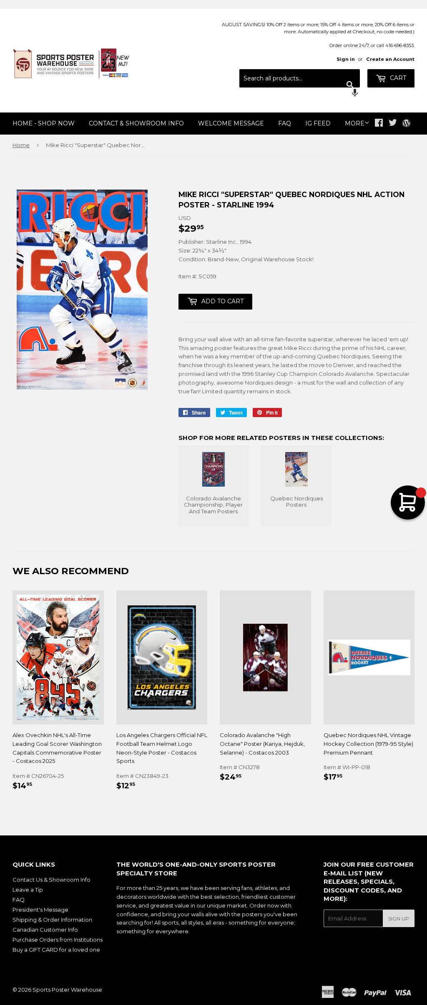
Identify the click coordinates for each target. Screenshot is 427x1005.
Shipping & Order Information (52, 919)
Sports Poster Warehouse (67, 989)
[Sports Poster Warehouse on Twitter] (393, 123)
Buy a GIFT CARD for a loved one (56, 949)
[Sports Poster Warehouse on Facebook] (378, 123)
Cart (397, 78)
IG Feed (318, 123)
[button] (299, 94)
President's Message (40, 909)
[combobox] (299, 78)
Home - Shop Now (44, 123)
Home (21, 145)
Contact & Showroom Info (136, 123)
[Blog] (406, 123)
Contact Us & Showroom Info (51, 879)
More (354, 123)
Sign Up (398, 918)
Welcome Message (231, 123)
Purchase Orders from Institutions (58, 939)
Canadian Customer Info (45, 929)
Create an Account (390, 59)
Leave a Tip (28, 889)
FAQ (284, 123)
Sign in (346, 59)
